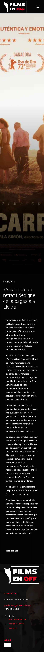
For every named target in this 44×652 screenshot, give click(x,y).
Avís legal (12, 628)
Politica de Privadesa (17, 619)
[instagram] (13, 616)
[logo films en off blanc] (15, 2)
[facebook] (5, 616)
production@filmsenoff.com (17, 605)
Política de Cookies (16, 623)
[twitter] (9, 616)
